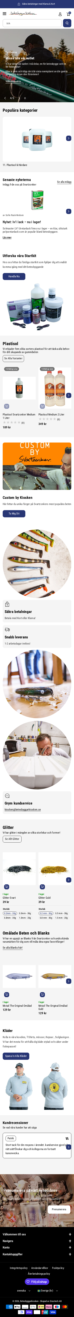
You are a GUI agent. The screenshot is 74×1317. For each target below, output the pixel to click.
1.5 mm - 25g (61, 917)
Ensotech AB (56, 1301)
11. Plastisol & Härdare (15, 165)
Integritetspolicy (18, 1268)
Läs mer (7, 237)
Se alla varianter (13, 358)
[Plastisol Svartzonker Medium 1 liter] (19, 388)
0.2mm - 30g (10, 913)
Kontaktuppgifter (12, 1254)
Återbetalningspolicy (39, 1273)
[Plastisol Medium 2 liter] (54, 388)
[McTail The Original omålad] (19, 976)
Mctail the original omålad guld (53, 1007)
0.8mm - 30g (10, 917)
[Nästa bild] (19, 98)
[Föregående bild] (5, 98)
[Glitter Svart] (19, 868)
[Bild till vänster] (5, 138)
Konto (6, 1247)
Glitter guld (44, 897)
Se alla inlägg (64, 182)
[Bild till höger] (68, 138)
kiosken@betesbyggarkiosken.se (23, 809)
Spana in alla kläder (16, 1056)
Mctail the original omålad (17, 1005)
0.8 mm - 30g (46, 917)
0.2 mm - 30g (46, 913)
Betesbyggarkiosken (29, 1301)
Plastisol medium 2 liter (51, 414)
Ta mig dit (14, 513)
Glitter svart (9, 897)
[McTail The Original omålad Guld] (54, 976)
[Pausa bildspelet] (24, 98)
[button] (5, 13)
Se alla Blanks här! (13, 947)
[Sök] (67, 23)
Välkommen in (13, 81)
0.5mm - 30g (25, 913)
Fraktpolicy (58, 1268)
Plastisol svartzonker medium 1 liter (19, 416)
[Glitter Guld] (54, 868)
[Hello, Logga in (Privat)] (60, 14)
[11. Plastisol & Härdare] (37, 139)
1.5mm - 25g (25, 917)
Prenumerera (59, 1209)
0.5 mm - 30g (61, 913)
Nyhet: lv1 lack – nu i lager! (22, 222)
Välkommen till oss (14, 1234)
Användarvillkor (39, 1268)
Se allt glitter (12, 839)
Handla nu (14, 276)
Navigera (8, 1241)
